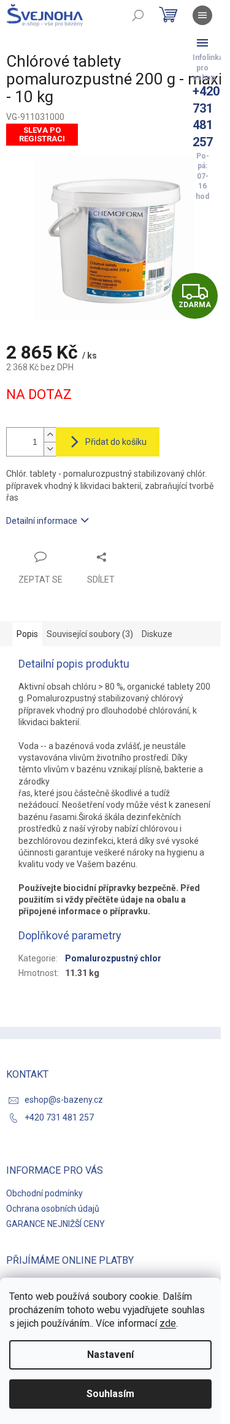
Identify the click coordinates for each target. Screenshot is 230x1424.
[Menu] (202, 15)
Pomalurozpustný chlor (113, 958)
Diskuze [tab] (157, 634)
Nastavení (110, 1354)
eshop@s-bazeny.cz (64, 1100)
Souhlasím (110, 1394)
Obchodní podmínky (44, 1193)
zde (167, 1323)
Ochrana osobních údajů (52, 1208)
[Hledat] (138, 15)
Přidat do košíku (116, 442)
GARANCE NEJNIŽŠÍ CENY (55, 1224)
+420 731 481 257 (59, 1117)
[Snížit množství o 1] (50, 449)
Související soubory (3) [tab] (90, 634)
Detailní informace (41, 521)
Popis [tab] (27, 634)
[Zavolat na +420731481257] (202, 43)
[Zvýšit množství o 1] (50, 435)
